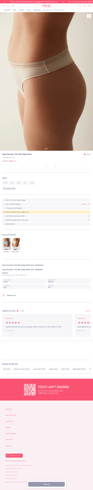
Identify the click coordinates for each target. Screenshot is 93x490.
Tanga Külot (36, 10)
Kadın (14, 10)
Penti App (9, 439)
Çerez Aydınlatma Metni (13, 468)
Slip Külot (7, 369)
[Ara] (8, 5)
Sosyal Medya (11, 433)
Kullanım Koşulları (12, 475)
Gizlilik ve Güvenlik (12, 472)
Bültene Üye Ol (15, 455)
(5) (89, 154)
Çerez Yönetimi (10, 478)
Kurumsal (9, 421)
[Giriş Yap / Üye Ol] (84, 5)
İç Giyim (21, 10)
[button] (45, 148)
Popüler (9, 409)
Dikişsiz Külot (53, 369)
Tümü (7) (88, 311)
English (9, 446)
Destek (8, 427)
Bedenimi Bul (10, 188)
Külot (28, 10)
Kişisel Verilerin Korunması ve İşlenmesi (19, 465)
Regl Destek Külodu (79, 369)
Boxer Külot (65, 369)
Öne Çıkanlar (11, 415)
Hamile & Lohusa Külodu (22, 369)
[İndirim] (13, 5)
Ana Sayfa (7, 10)
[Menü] (3, 5)
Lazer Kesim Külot (39, 369)
